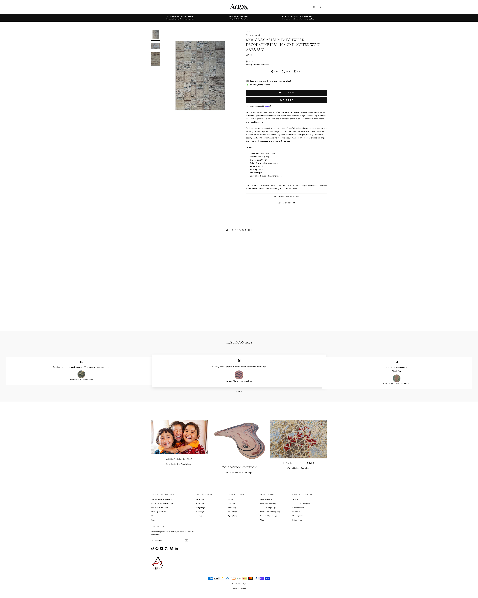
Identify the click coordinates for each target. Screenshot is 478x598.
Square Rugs (232, 516)
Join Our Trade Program (301, 503)
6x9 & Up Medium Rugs (268, 503)
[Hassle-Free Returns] (298, 439)
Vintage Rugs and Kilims (159, 508)
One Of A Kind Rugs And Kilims (161, 499)
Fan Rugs (231, 499)
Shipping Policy (297, 516)
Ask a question (287, 203)
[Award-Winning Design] (239, 441)
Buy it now (287, 100)
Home (248, 31)
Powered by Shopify (239, 588)
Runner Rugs (232, 512)
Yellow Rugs (200, 503)
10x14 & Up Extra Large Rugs (270, 512)
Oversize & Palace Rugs (268, 516)
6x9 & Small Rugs (266, 499)
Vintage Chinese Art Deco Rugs (162, 503)
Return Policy (297, 520)
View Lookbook (298, 508)
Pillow (153, 516)
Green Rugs (200, 512)
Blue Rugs (199, 516)
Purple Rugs (200, 499)
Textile (153, 520)
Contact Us (296, 512)
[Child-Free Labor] (179, 437)
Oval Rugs (231, 503)
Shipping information (286, 197)
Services (295, 499)
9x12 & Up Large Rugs (267, 508)
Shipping (249, 64)
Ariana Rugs (253, 35)
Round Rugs (232, 508)
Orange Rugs (200, 508)
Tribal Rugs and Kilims (158, 512)
